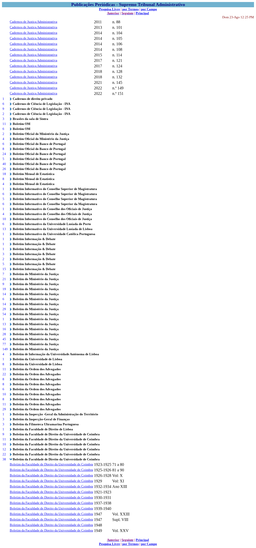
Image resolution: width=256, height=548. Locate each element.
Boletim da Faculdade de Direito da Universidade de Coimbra (51, 464)
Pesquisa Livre (109, 9)
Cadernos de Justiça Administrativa (33, 22)
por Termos (130, 9)
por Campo (149, 9)
